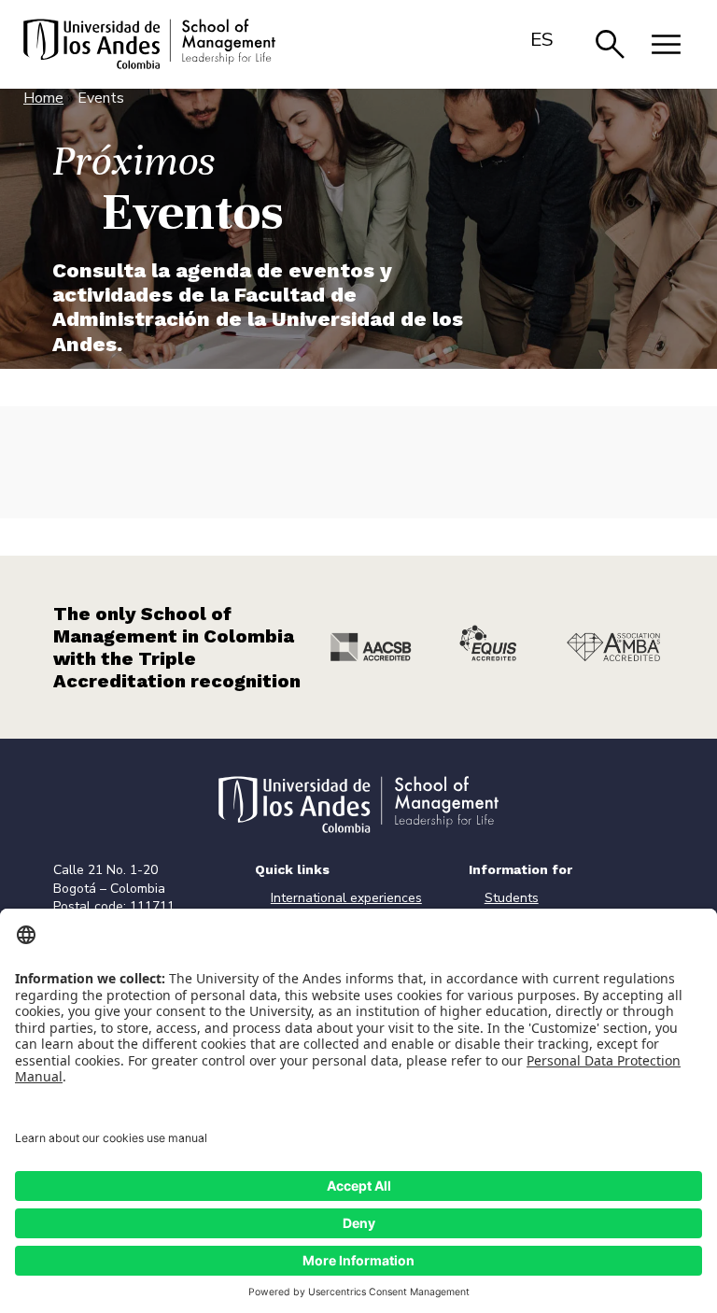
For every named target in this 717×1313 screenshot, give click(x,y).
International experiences (346, 898)
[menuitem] (542, 39)
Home (43, 98)
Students (512, 898)
